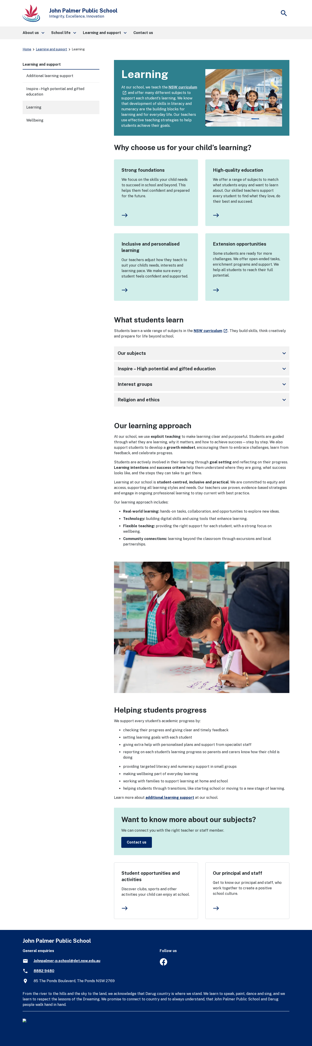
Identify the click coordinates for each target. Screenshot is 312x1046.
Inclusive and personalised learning (151, 247)
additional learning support (169, 797)
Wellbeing (34, 120)
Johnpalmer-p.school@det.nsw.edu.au (67, 961)
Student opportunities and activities (151, 876)
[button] (33, 32)
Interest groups (203, 384)
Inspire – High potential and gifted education (203, 368)
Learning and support (51, 49)
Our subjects (203, 353)
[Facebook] (163, 964)
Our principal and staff (237, 873)
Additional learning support (49, 76)
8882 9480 (44, 971)
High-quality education (238, 170)
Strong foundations (143, 170)
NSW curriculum (211, 331)
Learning (33, 107)
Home (27, 49)
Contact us (136, 842)
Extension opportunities (239, 244)
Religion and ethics (203, 399)
